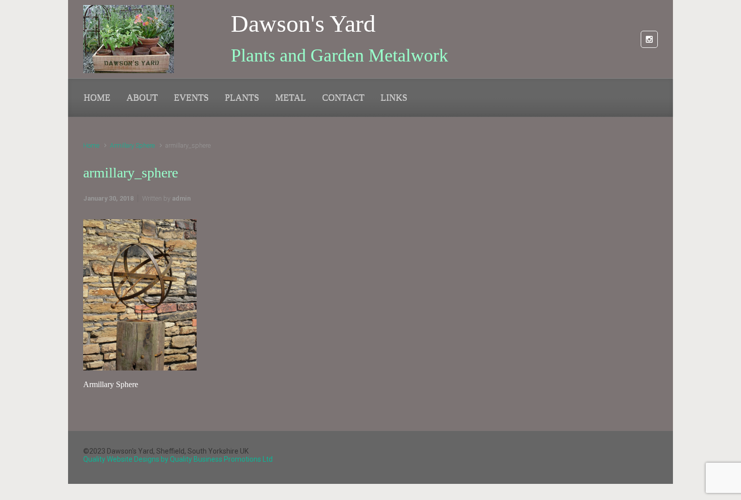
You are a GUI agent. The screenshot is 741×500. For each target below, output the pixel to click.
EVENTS (191, 97)
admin (181, 198)
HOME (97, 97)
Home (91, 145)
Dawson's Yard (303, 23)
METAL (290, 97)
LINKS (394, 97)
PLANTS (242, 97)
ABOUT (142, 97)
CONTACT (343, 97)
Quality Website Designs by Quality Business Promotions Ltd (178, 459)
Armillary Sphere (132, 145)
